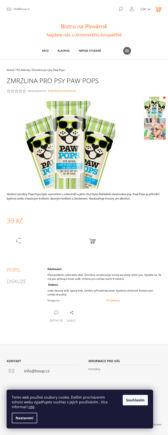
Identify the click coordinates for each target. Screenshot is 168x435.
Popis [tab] (13, 269)
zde (31, 406)
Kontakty (94, 369)
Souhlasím (135, 400)
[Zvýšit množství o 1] (20, 238)
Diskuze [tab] (16, 281)
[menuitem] (45, 51)
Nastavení (24, 418)
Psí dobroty (113, 300)
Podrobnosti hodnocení (62, 91)
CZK (143, 9)
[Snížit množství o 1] (20, 243)
